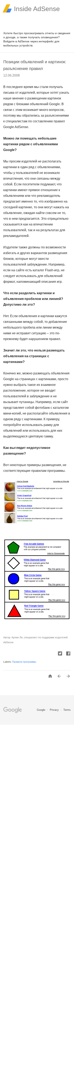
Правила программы (24, 661)
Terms (67, 709)
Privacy (55, 709)
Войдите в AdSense (16, 41)
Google (41, 709)
